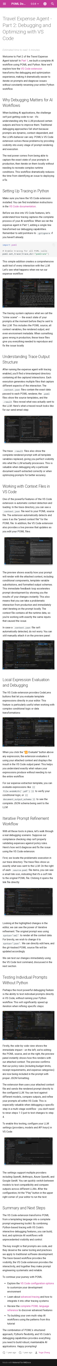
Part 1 (24, 60)
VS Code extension (31, 68)
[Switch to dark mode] (45, 4)
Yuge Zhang (44, 1352)
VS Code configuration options (37, 1283)
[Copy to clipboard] (54, 245)
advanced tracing (30, 1296)
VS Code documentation (22, 206)
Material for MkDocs (22, 1362)
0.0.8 (33, 3)
